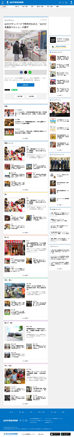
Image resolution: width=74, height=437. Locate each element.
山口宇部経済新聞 (14, 2)
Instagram (66, 2)
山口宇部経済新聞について (36, 418)
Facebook (60, 2)
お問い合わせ (48, 420)
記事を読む (26, 85)
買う (32, 6)
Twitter (63, 2)
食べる (17, 6)
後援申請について (49, 422)
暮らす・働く (40, 6)
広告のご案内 (33, 422)
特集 (57, 6)
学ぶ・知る (50, 6)
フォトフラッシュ (9, 20)
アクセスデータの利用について (37, 420)
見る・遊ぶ (25, 6)
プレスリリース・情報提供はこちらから (54, 418)
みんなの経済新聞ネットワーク (10, 434)
